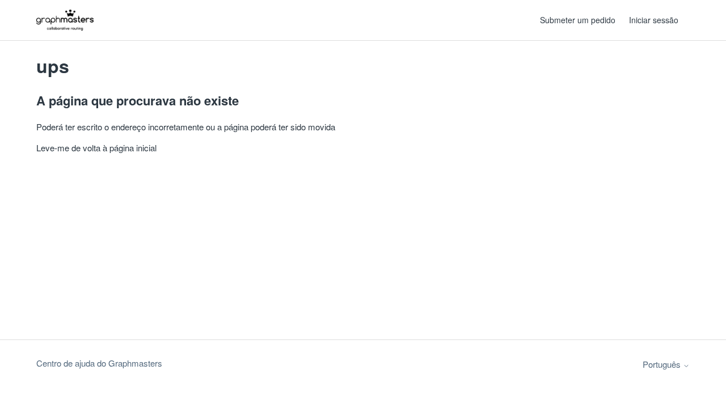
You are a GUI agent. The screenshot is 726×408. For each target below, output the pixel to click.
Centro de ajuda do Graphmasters (99, 363)
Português (663, 364)
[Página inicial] (65, 20)
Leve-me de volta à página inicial (96, 148)
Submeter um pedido (577, 20)
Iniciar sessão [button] (653, 20)
